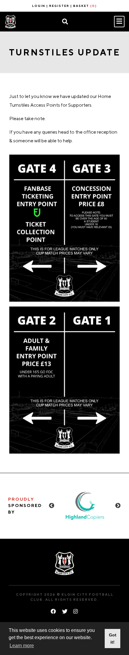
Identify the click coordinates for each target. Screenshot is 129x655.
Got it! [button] (112, 639)
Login (38, 5)
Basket (85, 5)
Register (59, 5)
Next (118, 506)
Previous (52, 506)
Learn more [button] (22, 645)
